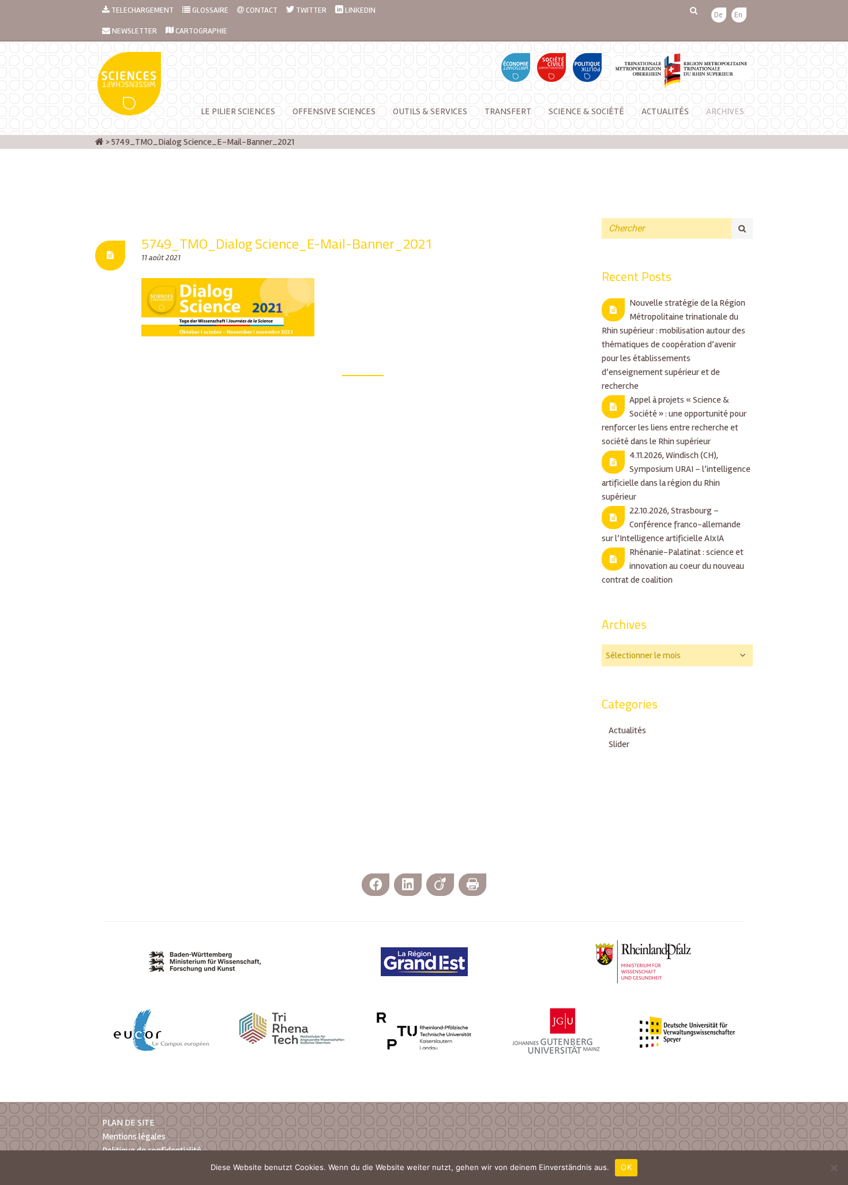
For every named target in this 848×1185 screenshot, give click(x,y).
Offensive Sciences (334, 111)
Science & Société (586, 111)
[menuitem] (718, 15)
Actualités (665, 111)
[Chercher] (742, 228)
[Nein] (833, 1167)
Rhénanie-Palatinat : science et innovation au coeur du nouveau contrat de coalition (673, 566)
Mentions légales (134, 1136)
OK (626, 1167)
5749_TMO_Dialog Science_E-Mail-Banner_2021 (287, 243)
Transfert (508, 111)
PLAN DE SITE (128, 1122)
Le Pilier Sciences (238, 111)
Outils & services (430, 111)
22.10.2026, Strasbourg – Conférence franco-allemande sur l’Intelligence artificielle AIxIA (671, 524)
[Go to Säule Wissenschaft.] (99, 142)
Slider (619, 744)
